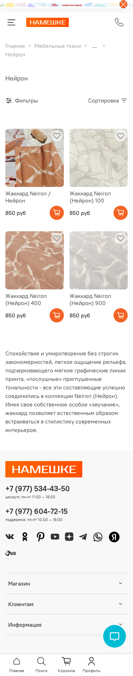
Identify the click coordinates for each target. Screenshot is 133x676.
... (95, 46)
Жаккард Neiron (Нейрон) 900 (90, 299)
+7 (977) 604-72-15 (36, 511)
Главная (15, 45)
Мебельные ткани (57, 45)
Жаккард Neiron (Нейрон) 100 (90, 197)
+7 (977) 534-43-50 (37, 488)
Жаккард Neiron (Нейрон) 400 (26, 299)
